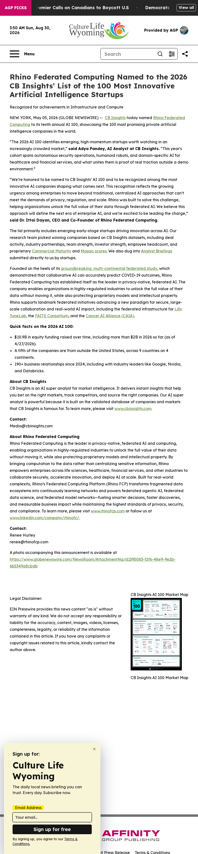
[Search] (160, 53)
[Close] (94, 749)
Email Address (28, 807)
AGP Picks (16, 7)
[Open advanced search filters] (171, 53)
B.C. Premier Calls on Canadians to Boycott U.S (76, 7)
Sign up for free (52, 829)
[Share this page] (185, 54)
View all (186, 7)
